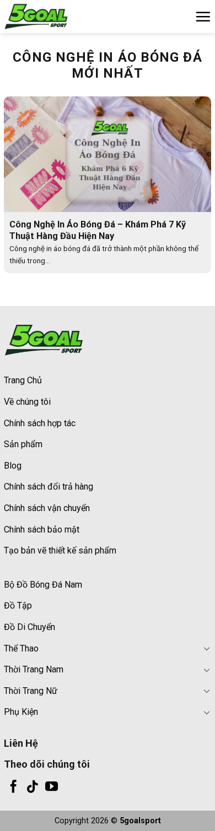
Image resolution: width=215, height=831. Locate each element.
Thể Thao (21, 648)
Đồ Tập (18, 605)
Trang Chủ (23, 380)
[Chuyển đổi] (206, 648)
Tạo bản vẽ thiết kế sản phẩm (60, 550)
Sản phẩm (23, 444)
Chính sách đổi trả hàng (48, 486)
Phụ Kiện (21, 712)
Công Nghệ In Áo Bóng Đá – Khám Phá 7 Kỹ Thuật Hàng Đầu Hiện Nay (97, 230)
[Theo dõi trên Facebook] (13, 787)
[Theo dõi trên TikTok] (32, 787)
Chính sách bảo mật (41, 529)
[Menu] (203, 16)
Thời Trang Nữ (30, 691)
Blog (13, 465)
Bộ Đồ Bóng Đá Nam (43, 584)
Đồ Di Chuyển (29, 627)
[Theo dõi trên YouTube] (51, 787)
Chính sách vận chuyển (47, 508)
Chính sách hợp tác (40, 423)
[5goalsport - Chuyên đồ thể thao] (59, 16)
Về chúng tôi (27, 402)
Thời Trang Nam (33, 669)
